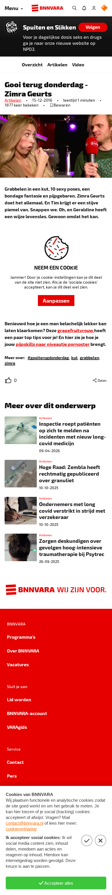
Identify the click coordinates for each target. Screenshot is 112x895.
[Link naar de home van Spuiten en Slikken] (11, 27)
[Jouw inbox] (84, 8)
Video (78, 64)
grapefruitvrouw (75, 330)
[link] (48, 357)
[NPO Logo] (104, 8)
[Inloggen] (93, 8)
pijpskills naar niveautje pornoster (53, 344)
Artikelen (57, 64)
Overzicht (32, 64)
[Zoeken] (74, 8)
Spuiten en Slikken (49, 27)
